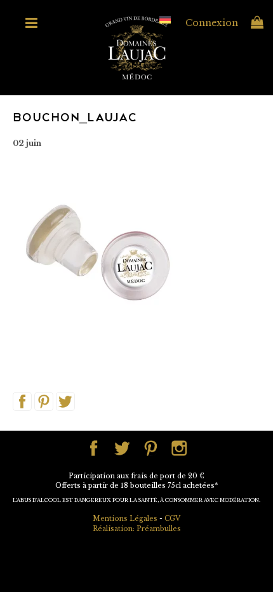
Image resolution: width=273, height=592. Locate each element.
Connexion (211, 23)
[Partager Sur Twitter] (65, 401)
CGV (172, 519)
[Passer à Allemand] (165, 19)
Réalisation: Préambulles (137, 529)
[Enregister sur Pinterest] (43, 401)
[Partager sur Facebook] (22, 401)
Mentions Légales (125, 519)
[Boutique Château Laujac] (136, 47)
